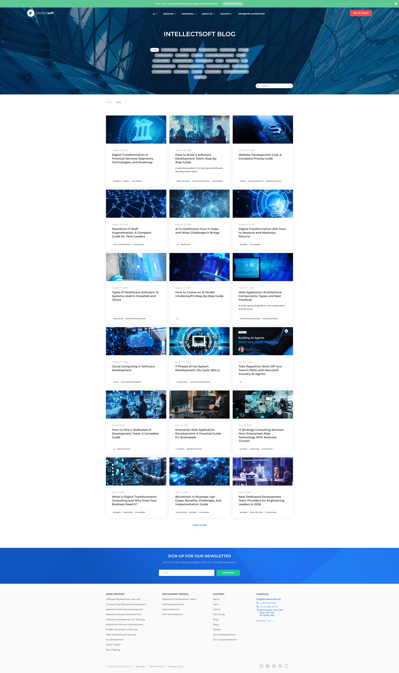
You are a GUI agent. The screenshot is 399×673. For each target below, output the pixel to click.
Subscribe (228, 572)
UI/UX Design (113, 644)
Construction (209, 50)
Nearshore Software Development (124, 609)
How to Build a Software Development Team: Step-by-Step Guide (196, 158)
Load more (199, 525)
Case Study (219, 614)
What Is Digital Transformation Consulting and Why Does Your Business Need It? (134, 500)
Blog (215, 619)
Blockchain (241, 66)
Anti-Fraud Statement (225, 639)
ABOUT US (207, 13)
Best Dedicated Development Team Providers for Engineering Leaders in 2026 (261, 500)
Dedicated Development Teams (179, 599)
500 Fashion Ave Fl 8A (271, 610)
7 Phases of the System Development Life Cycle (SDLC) (197, 368)
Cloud (198, 72)
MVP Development (172, 614)
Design (198, 55)
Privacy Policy (175, 666)
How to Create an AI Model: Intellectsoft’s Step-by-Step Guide (199, 294)
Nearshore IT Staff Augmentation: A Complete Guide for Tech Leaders (131, 232)
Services (168, 13)
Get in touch (361, 13)
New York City (267, 612)
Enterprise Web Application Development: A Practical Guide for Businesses (198, 433)
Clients (216, 609)
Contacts (262, 594)
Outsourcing (205, 61)
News (244, 50)
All (155, 50)
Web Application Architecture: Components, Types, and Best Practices (260, 296)
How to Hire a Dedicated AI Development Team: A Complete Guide (135, 433)
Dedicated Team (183, 61)
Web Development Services (121, 634)
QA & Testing (113, 649)
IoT (220, 61)
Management (164, 55)
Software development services (123, 599)
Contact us (263, 620)
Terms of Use (157, 666)
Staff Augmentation (237, 72)
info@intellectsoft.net (251, 13)
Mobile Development (191, 66)
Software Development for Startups (125, 619)
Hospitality (189, 50)
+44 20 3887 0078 (268, 606)
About (216, 599)
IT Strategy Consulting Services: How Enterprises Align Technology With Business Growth (261, 435)
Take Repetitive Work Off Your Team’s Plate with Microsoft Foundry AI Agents (260, 370)
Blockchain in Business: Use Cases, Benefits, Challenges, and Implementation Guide (198, 500)
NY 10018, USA (267, 615)
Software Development (220, 55)
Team (216, 604)
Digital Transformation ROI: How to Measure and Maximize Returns (262, 232)
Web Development (164, 66)
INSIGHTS (225, 13)
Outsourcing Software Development (126, 604)
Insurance (182, 72)
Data (242, 55)
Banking (233, 61)
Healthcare (214, 72)
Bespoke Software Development (123, 614)
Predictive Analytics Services (121, 629)
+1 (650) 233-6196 (268, 603)
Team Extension (170, 609)
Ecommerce (170, 50)
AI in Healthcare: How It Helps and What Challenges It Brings (197, 230)
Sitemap (140, 666)
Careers (217, 629)
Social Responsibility (224, 634)
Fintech (201, 77)
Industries (188, 13)
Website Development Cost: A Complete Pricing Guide (260, 156)
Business (182, 55)
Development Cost (218, 66)
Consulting (228, 50)
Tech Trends (162, 61)
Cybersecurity (162, 72)
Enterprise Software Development (124, 624)
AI (154, 13)
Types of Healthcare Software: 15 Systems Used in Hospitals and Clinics (135, 296)
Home (109, 102)
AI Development (115, 639)
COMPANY (218, 594)
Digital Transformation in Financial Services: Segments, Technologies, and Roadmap (133, 158)
